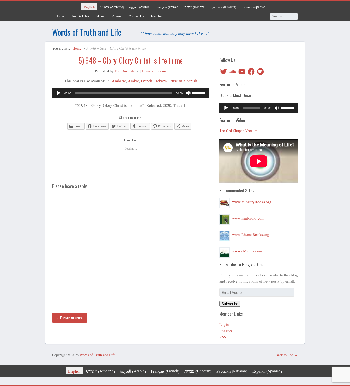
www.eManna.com (247, 250)
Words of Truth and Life (86, 32)
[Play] (58, 93)
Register (225, 330)
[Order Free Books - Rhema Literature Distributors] (224, 234)
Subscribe (229, 304)
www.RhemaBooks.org (250, 234)
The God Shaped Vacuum (238, 130)
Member (157, 16)
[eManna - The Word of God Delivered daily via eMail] (224, 250)
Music (100, 16)
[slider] (199, 92)
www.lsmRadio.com (248, 218)
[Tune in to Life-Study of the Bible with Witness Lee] (224, 218)
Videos (116, 16)
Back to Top (284, 354)
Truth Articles (80, 16)
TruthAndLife (125, 70)
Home (60, 16)
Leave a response (154, 70)
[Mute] (188, 93)
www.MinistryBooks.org (251, 201)
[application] (130, 93)
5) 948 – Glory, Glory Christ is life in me (131, 60)
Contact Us (136, 16)
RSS (222, 336)
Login (224, 324)
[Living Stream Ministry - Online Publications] (224, 201)
